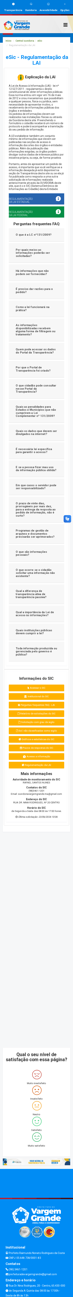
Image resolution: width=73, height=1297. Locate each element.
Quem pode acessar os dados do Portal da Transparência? (36, 351)
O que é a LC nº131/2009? (33, 234)
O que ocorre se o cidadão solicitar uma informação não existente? (35, 573)
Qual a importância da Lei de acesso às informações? (35, 614)
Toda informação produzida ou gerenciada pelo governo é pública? (36, 651)
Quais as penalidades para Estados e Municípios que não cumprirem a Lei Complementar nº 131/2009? (36, 411)
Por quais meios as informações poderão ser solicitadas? (33, 253)
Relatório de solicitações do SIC (37, 713)
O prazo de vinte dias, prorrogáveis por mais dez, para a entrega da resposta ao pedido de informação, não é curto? (36, 509)
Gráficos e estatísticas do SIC (37, 739)
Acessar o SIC (37, 687)
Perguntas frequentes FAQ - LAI (37, 705)
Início (9, 40)
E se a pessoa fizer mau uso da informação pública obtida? (36, 469)
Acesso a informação (38, 756)
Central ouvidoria (25, 40)
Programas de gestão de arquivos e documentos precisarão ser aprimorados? (35, 533)
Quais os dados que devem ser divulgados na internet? (36, 432)
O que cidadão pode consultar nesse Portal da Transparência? (36, 388)
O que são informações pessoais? (31, 553)
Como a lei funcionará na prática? (32, 308)
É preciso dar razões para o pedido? (34, 290)
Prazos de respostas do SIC (37, 747)
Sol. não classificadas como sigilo (37, 730)
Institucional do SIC (38, 696)
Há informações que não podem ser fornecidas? (32, 272)
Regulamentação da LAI (37, 765)
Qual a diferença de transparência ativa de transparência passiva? (31, 594)
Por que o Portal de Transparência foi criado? (33, 369)
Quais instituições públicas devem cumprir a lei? (34, 632)
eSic (39, 40)
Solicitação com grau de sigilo (38, 722)
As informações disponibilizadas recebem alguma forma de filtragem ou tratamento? (35, 329)
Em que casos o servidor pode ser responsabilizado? (36, 487)
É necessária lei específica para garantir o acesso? (34, 450)
